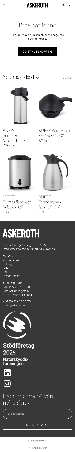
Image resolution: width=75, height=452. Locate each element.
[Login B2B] (69, 5)
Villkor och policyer (38, 447)
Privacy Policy (11, 275)
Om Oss (8, 256)
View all (67, 78)
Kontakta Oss (11, 260)
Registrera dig (37, 425)
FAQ (5, 268)
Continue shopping (37, 51)
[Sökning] (63, 5)
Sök (5, 272)
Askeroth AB (41, 440)
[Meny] (4, 5)
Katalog (7, 264)
